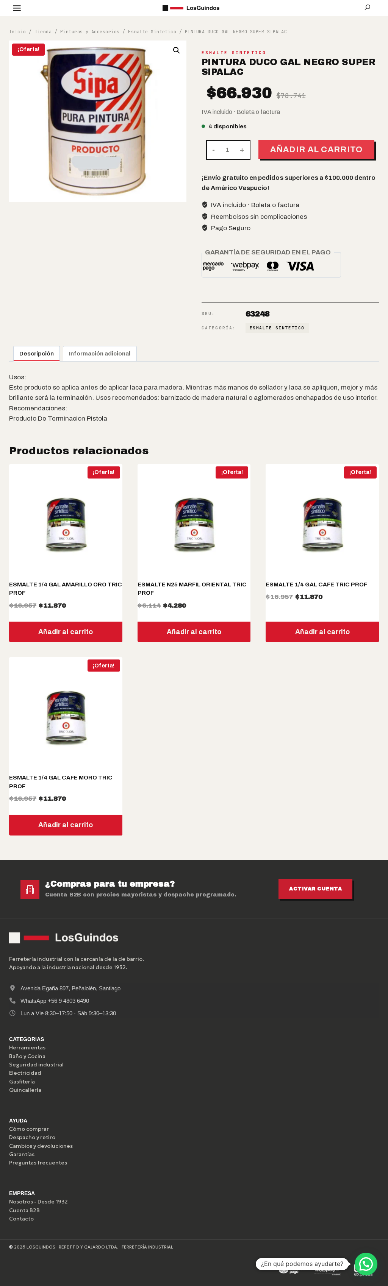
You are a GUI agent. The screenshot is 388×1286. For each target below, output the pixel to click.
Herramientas (27, 1047)
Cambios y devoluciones (41, 1146)
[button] (176, 50)
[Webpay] (327, 1270)
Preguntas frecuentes (38, 1162)
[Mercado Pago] (291, 1270)
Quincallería (25, 1089)
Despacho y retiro (32, 1137)
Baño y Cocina (27, 1056)
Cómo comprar (29, 1128)
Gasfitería (22, 1081)
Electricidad (25, 1072)
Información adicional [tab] (99, 354)
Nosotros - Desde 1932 (38, 1201)
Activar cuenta (315, 889)
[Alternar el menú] (17, 8)
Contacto (21, 1218)
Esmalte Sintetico (234, 52)
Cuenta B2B (24, 1210)
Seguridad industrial (36, 1064)
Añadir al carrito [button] (65, 632)
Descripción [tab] (36, 354)
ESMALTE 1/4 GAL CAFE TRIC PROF (316, 584)
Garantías (21, 1154)
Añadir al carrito (316, 149)
